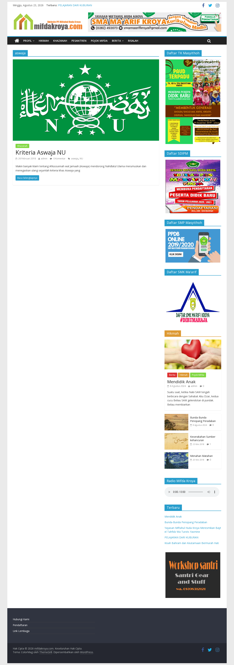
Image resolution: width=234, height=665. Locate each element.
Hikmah (44, 40)
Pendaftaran (20, 625)
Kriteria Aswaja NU (41, 152)
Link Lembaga (21, 631)
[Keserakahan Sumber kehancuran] (176, 435)
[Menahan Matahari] (176, 454)
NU (81, 158)
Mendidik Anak (181, 381)
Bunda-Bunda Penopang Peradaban (203, 419)
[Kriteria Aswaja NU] (86, 62)
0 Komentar (59, 158)
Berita (116, 40)
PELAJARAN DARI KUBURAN (75, 5)
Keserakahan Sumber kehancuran (202, 438)
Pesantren (78, 40)
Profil (27, 40)
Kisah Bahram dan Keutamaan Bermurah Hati (192, 543)
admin (44, 158)
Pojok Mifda (99, 40)
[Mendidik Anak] (193, 341)
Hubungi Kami (21, 619)
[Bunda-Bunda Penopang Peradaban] (176, 416)
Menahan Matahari (201, 456)
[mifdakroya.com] (17, 41)
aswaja (74, 158)
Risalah (133, 40)
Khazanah (60, 40)
